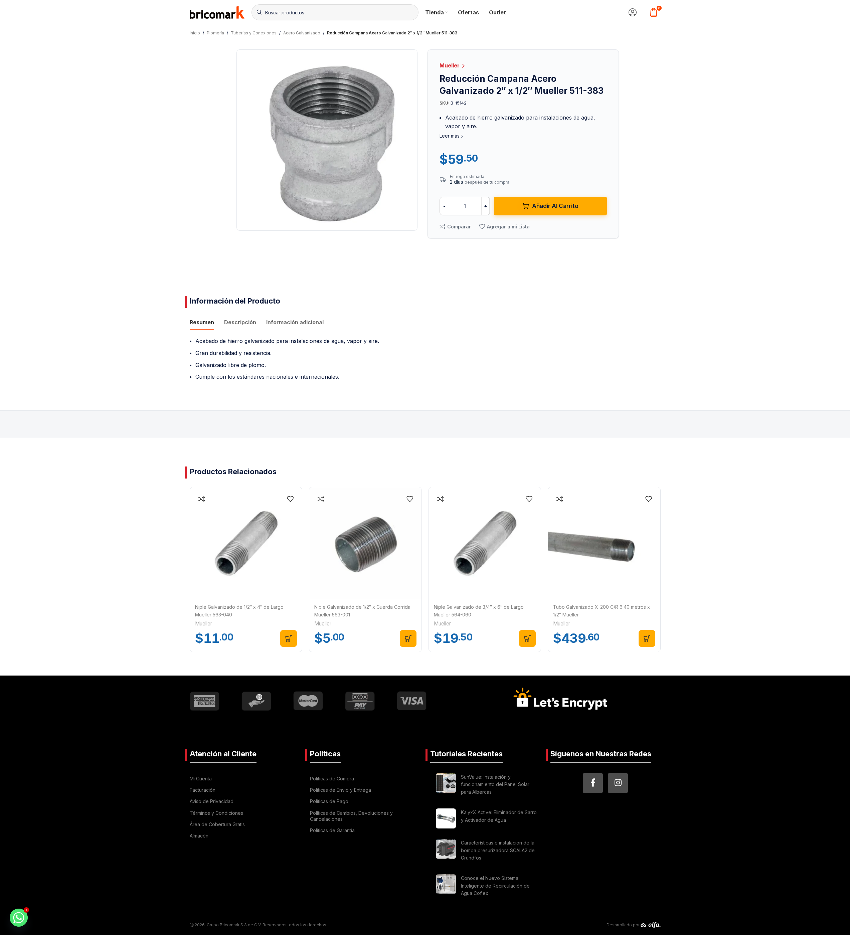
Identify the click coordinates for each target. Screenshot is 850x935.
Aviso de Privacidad (211, 801)
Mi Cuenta (201, 778)
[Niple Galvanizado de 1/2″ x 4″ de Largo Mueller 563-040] (246, 543)
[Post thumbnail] (446, 785)
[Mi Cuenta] (632, 12)
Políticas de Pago (329, 801)
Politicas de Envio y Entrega (340, 790)
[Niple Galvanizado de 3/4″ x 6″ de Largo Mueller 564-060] (485, 543)
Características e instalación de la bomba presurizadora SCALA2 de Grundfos (498, 850)
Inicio (195, 32)
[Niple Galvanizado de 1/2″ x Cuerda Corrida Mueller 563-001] (365, 543)
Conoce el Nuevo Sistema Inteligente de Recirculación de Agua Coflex (495, 885)
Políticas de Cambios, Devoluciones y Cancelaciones (351, 816)
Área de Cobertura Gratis (217, 824)
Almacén (199, 835)
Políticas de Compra (332, 778)
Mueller (450, 65)
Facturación (202, 790)
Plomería (215, 32)
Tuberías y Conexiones (254, 32)
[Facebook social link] (593, 783)
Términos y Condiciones (216, 813)
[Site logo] (217, 11)
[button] (288, 638)
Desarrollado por (624, 924)
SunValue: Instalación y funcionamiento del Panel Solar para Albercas (495, 784)
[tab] (202, 323)
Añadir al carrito (555, 206)
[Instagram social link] (618, 783)
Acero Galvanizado (301, 32)
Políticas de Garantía (332, 830)
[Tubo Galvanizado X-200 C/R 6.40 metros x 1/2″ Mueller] (604, 543)
